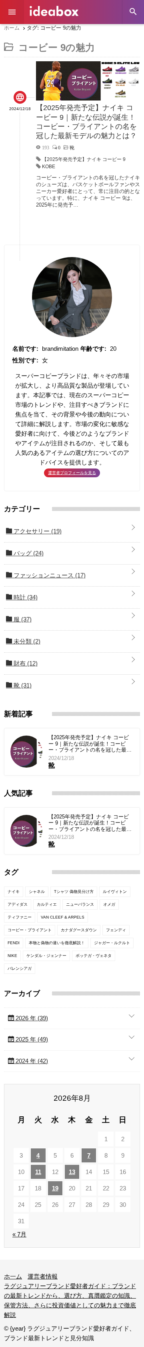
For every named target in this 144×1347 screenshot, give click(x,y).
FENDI (14, 943)
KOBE (48, 166)
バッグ (28, 553)
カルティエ (47, 904)
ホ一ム (13, 1276)
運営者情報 (43, 1276)
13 (72, 1171)
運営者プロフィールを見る (72, 472)
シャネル (37, 891)
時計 (25, 597)
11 (38, 1171)
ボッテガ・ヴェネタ (94, 955)
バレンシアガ (20, 968)
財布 (25, 663)
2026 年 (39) (31, 1018)
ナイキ (14, 891)
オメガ (109, 904)
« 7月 (19, 1234)
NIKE (12, 955)
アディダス (18, 904)
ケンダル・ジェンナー (46, 955)
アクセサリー (37, 531)
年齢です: (93, 348)
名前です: (25, 348)
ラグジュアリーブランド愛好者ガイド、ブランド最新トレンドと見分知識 (54, 11)
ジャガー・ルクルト (112, 943)
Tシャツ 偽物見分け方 (74, 891)
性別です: (25, 360)
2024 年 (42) (31, 1060)
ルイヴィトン (115, 891)
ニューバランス (80, 904)
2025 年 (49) (31, 1039)
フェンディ (116, 930)
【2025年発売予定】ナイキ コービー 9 (84, 159)
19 (55, 1188)
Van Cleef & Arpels (62, 917)
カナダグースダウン (79, 930)
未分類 (26, 641)
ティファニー (20, 917)
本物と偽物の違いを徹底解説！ (57, 943)
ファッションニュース (49, 575)
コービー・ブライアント (30, 930)
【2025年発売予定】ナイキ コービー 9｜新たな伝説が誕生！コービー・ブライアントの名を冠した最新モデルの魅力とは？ (90, 743)
